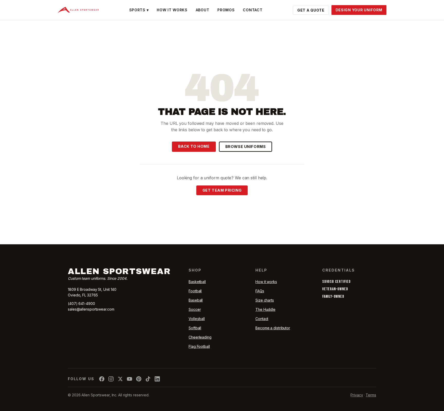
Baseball (196, 300)
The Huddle (265, 309)
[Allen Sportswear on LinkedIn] (157, 378)
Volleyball (197, 318)
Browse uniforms (245, 146)
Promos (226, 10)
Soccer (195, 309)
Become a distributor (272, 328)
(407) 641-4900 (81, 303)
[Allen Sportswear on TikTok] (148, 378)
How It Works (172, 10)
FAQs (259, 291)
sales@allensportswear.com (91, 309)
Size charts (264, 300)
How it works (266, 281)
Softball (195, 328)
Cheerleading (200, 337)
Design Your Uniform (359, 10)
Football (195, 291)
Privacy (356, 395)
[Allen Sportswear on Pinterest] (138, 378)
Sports (139, 10)
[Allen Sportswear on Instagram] (111, 378)
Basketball (197, 281)
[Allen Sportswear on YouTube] (129, 378)
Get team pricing (222, 190)
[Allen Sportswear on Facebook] (101, 378)
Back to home (194, 146)
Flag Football (199, 346)
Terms (371, 395)
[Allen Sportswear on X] (120, 378)
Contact (252, 10)
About (202, 10)
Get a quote (311, 10)
